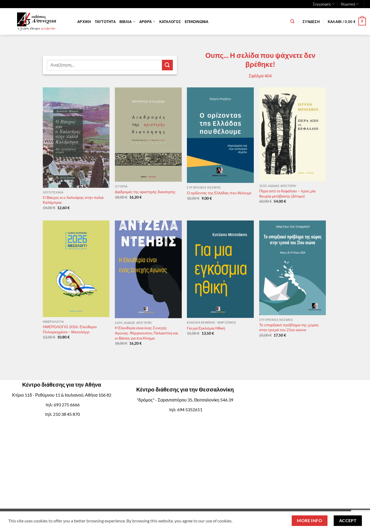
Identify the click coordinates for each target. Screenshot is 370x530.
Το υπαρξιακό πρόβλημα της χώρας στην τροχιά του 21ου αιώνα (289, 327)
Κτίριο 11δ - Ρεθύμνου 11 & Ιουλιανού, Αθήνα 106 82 (61, 394)
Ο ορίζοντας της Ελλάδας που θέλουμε (219, 192)
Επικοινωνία (197, 21)
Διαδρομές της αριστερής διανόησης (145, 191)
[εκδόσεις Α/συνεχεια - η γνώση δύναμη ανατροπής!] (36, 21)
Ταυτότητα (105, 21)
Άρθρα (145, 21)
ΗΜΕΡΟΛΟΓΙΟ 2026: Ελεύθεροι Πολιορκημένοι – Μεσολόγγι (70, 329)
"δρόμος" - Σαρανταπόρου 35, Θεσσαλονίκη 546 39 (185, 399)
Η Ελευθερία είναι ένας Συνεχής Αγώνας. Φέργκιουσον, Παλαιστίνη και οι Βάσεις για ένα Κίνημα (146, 332)
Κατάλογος (170, 21)
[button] (311, 21)
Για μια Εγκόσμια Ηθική (206, 328)
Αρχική (84, 21)
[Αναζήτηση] (292, 21)
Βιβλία (125, 21)
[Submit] (167, 65)
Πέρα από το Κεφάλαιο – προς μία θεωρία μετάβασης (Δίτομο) (287, 193)
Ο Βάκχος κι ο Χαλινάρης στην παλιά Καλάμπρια (73, 200)
